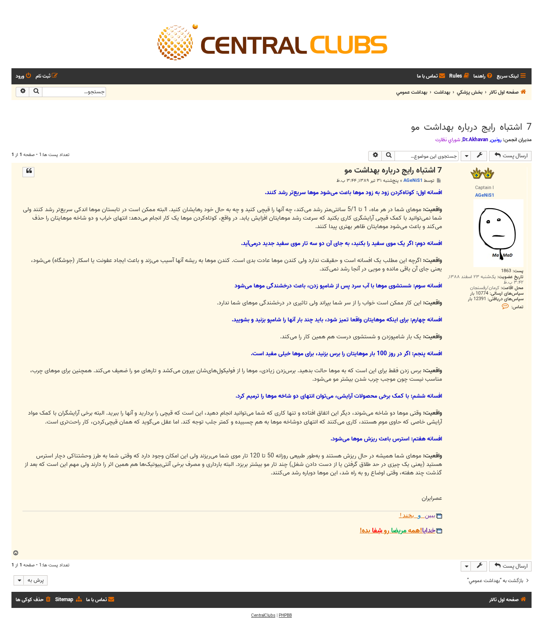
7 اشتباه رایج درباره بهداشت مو (471, 127)
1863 (506, 271)
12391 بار (477, 299)
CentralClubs (263, 615)
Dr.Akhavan (475, 140)
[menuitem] (483, 76)
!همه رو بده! (397, 531)
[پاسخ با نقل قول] (28, 172)
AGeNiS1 (413, 180)
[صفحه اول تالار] (271, 41)
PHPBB (285, 615)
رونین (495, 140)
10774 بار (479, 293)
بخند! (417, 515)
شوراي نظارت (447, 140)
